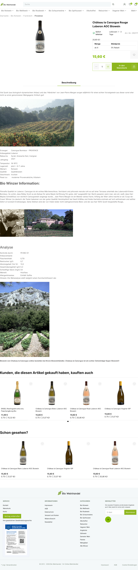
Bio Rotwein (84, 505)
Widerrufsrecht (50, 519)
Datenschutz (49, 512)
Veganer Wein (85, 527)
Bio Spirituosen (85, 518)
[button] (16, 539)
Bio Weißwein (84, 508)
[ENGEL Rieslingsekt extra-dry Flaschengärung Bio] (17, 393)
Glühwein (83, 533)
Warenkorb (7, 508)
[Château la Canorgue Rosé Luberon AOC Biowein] (86, 393)
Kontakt (5, 505)
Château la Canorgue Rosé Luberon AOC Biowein (85, 410)
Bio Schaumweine (86, 515)
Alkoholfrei (83, 521)
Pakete (82, 539)
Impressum (49, 505)
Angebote (83, 530)
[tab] (68, 421)
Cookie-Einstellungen (129, 565)
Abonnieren (130, 512)
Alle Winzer (84, 546)
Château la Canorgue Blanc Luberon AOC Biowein (51, 410)
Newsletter (48, 522)
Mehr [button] (133, 11)
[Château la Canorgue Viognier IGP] (121, 393)
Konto (5, 511)
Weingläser (84, 543)
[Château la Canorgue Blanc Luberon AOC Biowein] (52, 393)
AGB (46, 508)
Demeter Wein (85, 536)
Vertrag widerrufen (12, 516)
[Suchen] (113, 4)
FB (108, 519)
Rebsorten (83, 524)
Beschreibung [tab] (69, 82)
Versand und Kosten (52, 515)
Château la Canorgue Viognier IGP (118, 409)
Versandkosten (11, 565)
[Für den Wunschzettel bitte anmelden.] (31, 384)
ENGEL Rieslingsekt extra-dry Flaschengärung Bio (12, 410)
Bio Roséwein (84, 511)
